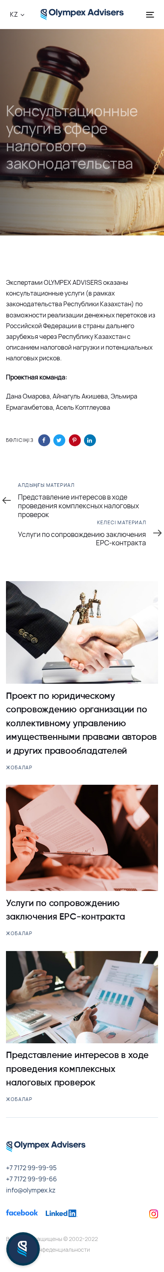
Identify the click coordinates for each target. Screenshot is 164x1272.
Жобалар (19, 767)
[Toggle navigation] (139, 15)
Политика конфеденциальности (48, 1249)
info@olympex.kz (30, 1190)
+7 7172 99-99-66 (31, 1179)
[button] (17, 14)
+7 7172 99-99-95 (31, 1167)
